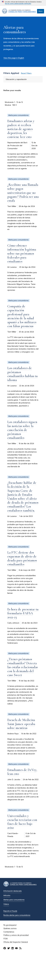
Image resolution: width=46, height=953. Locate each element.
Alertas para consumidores (14, 900)
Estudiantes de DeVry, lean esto (22, 772)
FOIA (5, 938)
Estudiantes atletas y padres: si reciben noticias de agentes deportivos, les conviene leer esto (20, 129)
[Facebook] (4, 949)
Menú (41, 11)
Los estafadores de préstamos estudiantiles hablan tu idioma (22, 374)
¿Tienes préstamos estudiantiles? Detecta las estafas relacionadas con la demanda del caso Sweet (22, 667)
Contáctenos (8, 932)
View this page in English (13, 58)
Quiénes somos (10, 928)
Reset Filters (26, 73)
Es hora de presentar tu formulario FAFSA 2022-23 (23, 613)
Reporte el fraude (10, 911)
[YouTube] (16, 949)
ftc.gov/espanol (9, 925)
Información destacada (12, 891)
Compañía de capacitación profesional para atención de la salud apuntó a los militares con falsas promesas (21, 316)
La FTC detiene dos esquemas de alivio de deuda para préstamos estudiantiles (22, 558)
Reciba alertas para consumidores (16, 915)
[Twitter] (8, 949)
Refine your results (12, 90)
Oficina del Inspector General (15, 942)
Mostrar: (8, 105)
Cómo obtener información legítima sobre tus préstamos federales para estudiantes (21, 253)
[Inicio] (19, 13)
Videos (6, 904)
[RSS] (20, 949)
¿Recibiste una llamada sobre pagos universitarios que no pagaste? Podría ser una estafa (23, 193)
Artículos (6, 895)
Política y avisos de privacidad (16, 935)
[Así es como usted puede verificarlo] (22, 3)
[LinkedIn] (12, 949)
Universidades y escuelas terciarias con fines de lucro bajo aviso (22, 822)
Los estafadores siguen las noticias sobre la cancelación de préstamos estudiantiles (22, 430)
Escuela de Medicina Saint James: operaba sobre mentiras (21, 724)
